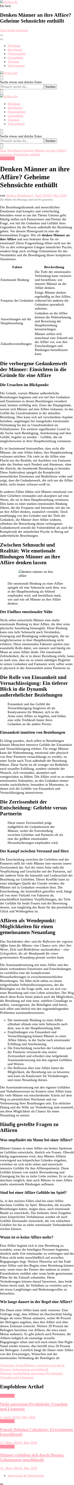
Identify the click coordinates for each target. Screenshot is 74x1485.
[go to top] (1, 1484)
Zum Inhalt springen (14, 30)
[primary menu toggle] (1, 35)
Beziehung (15, 49)
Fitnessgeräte (17, 53)
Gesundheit (15, 57)
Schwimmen (16, 65)
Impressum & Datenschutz (26, 1475)
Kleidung (14, 45)
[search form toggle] (1, 77)
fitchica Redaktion (18, 195)
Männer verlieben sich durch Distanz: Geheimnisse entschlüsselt (32, 1457)
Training (13, 61)
